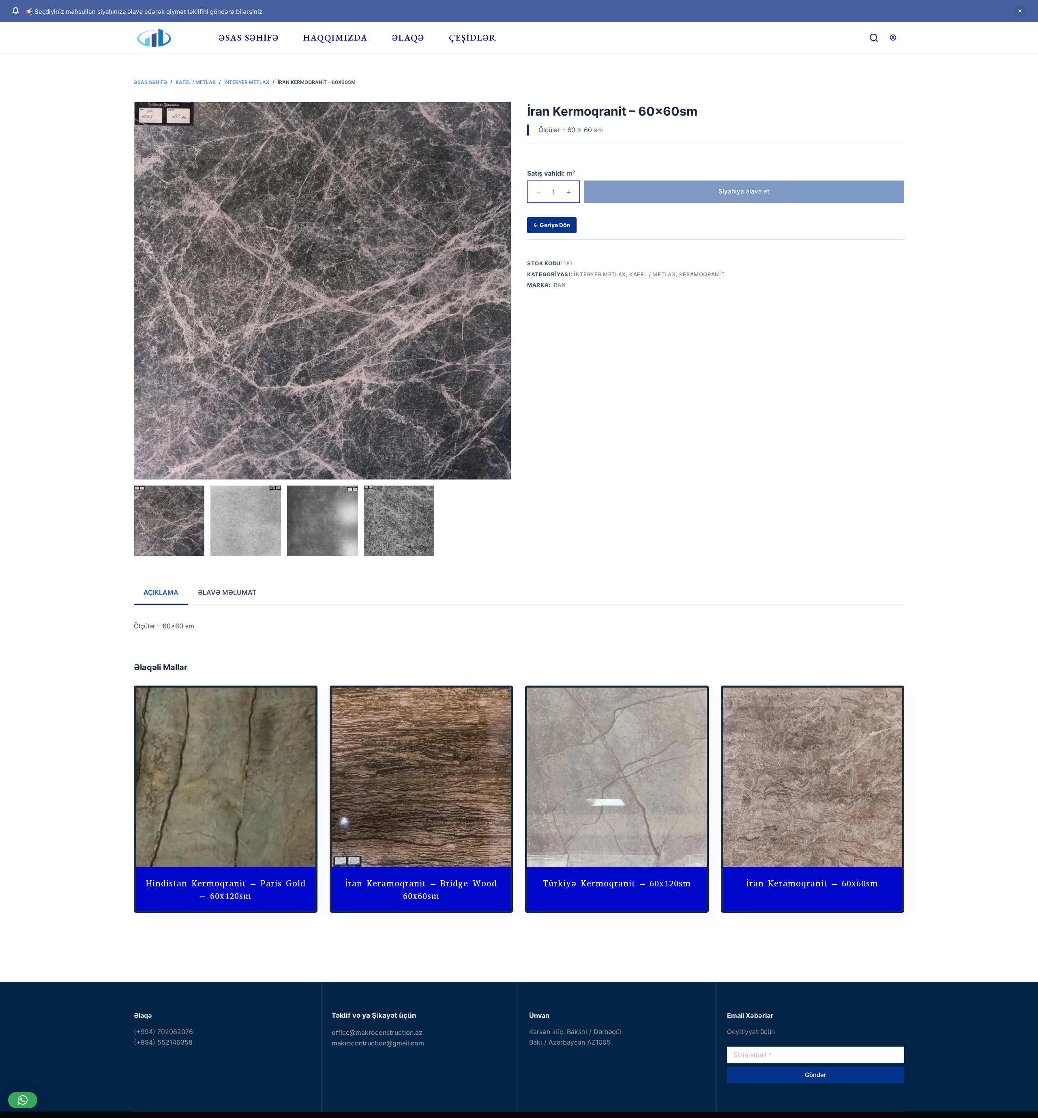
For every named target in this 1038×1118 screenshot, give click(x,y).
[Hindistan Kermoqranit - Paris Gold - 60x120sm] (225, 777)
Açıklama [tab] (161, 592)
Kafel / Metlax (652, 274)
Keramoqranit (702, 274)
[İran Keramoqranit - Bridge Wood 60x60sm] (421, 777)
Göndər (815, 1075)
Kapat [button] (1020, 11)
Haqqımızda (335, 37)
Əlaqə (408, 37)
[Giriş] (893, 37)
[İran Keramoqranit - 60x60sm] (813, 777)
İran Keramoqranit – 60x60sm (812, 883)
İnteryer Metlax (600, 274)
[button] (22, 1100)
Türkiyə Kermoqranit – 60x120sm (617, 883)
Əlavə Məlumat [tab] (227, 592)
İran (559, 285)
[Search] (874, 38)
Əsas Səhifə (249, 37)
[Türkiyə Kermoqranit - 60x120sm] (617, 777)
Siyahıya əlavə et (744, 191)
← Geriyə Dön (551, 224)
